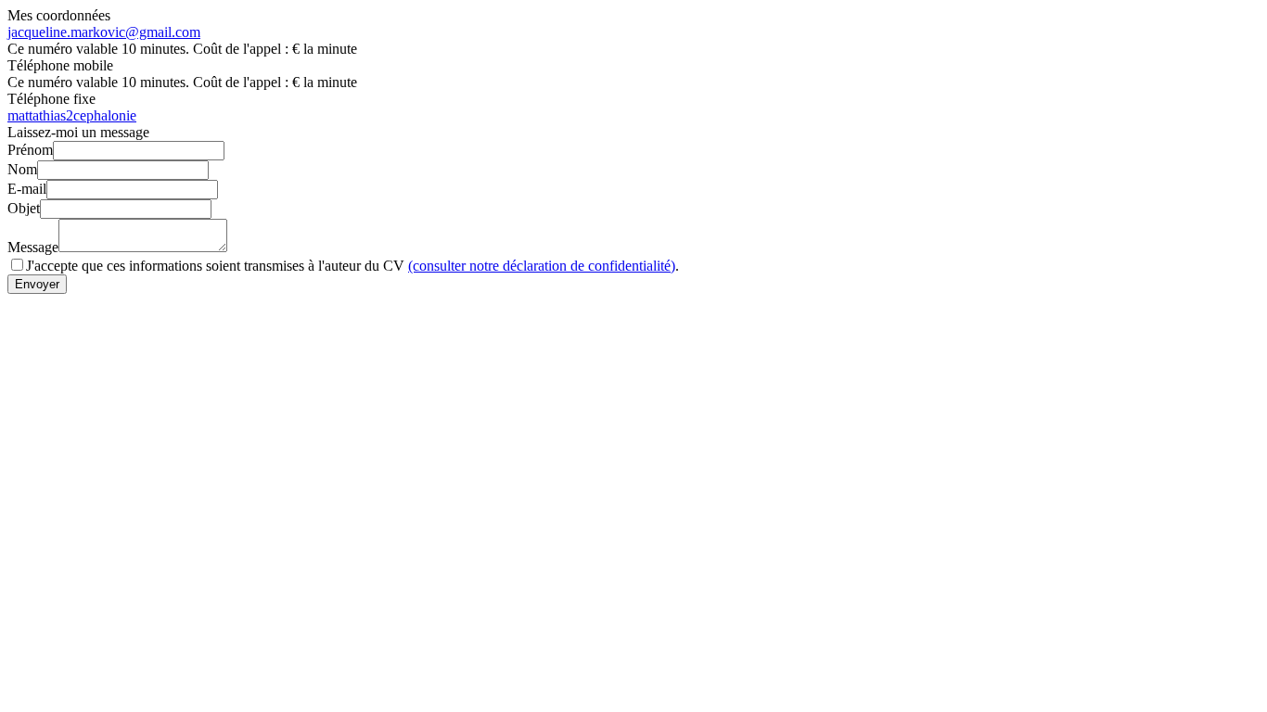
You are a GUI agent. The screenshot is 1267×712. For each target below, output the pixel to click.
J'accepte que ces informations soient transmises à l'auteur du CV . (352, 265)
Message (32, 247)
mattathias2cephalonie (71, 115)
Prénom (30, 150)
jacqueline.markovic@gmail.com (103, 32)
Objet (23, 208)
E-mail (26, 189)
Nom (22, 169)
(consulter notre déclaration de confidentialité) (541, 265)
